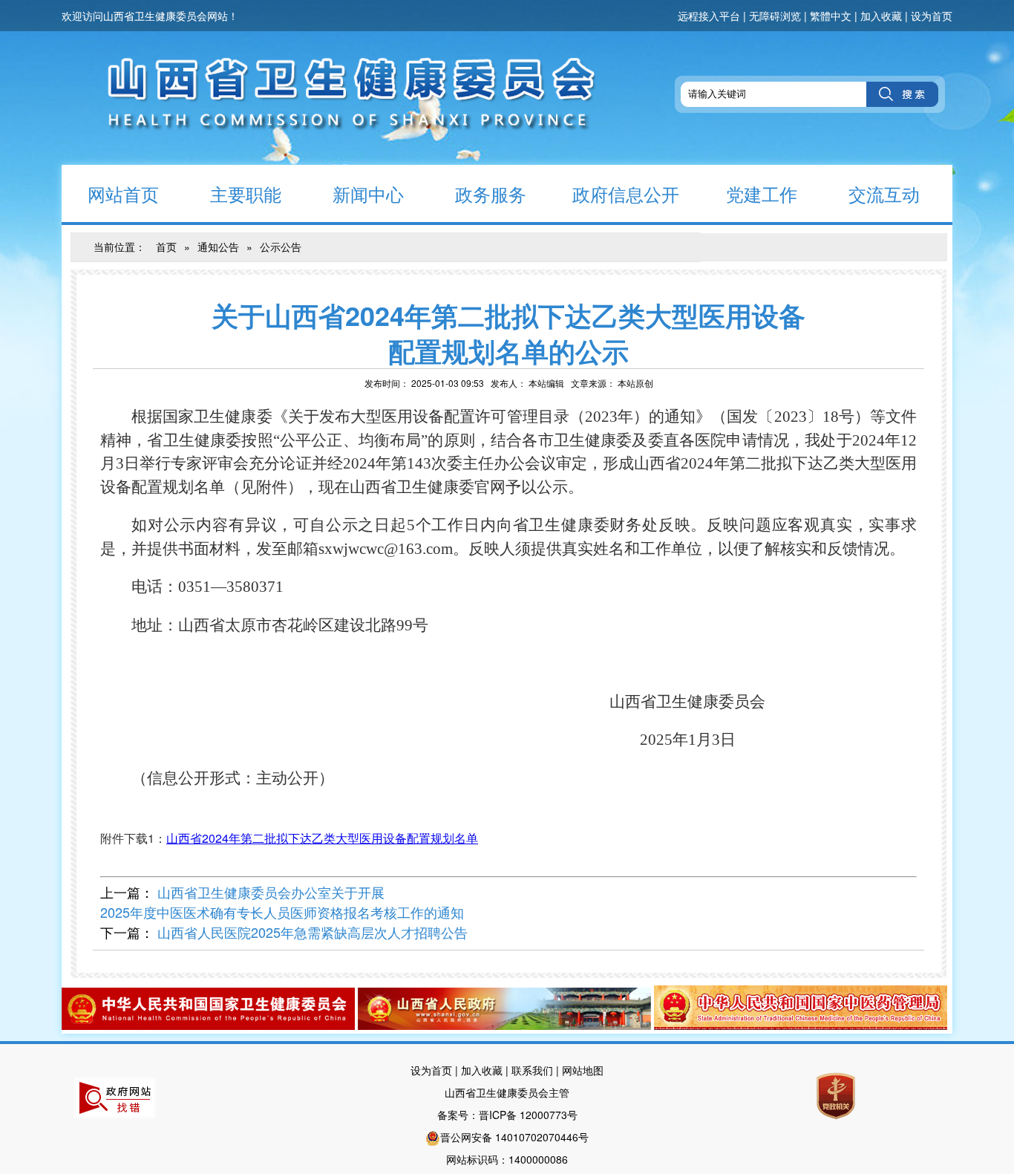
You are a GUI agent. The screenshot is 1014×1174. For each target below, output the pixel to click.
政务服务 (490, 193)
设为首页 (931, 15)
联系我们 (532, 1070)
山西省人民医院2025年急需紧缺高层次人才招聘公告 (312, 932)
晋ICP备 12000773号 (528, 1114)
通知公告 (218, 246)
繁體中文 (830, 15)
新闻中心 (368, 193)
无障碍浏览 (775, 15)
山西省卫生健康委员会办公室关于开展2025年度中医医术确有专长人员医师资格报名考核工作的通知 (282, 902)
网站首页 (123, 193)
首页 (166, 246)
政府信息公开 (625, 193)
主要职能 (245, 193)
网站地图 (583, 1070)
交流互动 (884, 193)
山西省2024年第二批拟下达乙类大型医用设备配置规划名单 (322, 838)
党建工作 (761, 193)
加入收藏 (881, 15)
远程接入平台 (709, 15)
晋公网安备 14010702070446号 (514, 1136)
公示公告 (280, 246)
